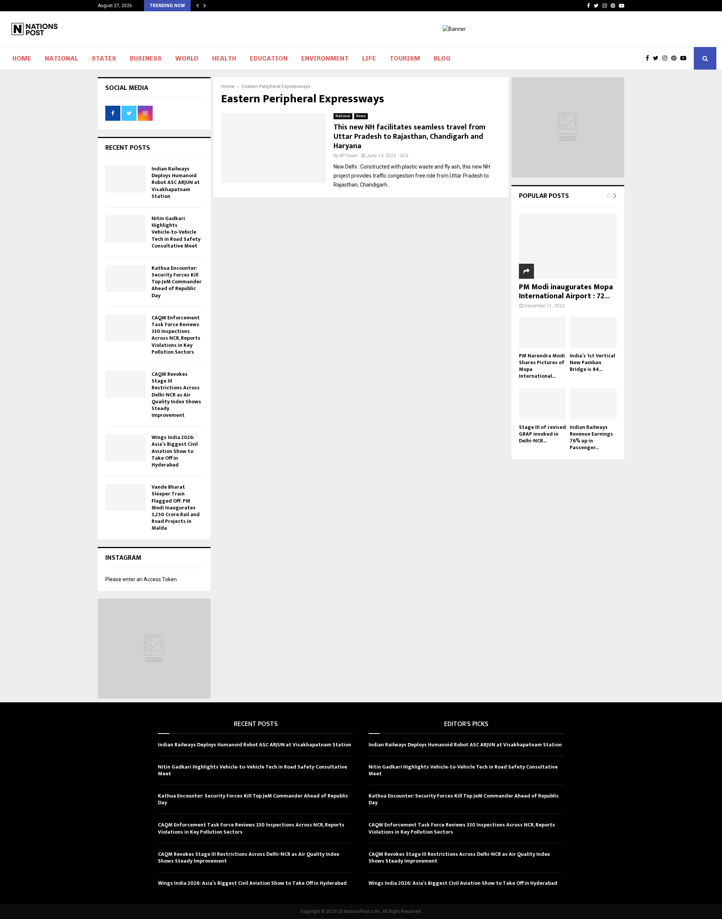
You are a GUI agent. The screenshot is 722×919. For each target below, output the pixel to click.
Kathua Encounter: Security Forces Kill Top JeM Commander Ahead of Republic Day (177, 282)
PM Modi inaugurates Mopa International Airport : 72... (566, 291)
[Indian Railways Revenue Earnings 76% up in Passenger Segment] (593, 403)
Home (21, 58)
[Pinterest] (675, 58)
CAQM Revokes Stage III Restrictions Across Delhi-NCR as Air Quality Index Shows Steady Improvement (176, 394)
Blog (442, 58)
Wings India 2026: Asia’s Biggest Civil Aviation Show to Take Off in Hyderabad (175, 451)
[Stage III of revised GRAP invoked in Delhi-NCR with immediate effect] (542, 403)
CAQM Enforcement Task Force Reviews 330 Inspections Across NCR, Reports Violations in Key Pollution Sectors (176, 334)
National (61, 58)
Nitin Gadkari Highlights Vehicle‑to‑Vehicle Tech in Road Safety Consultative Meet (176, 232)
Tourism (405, 58)
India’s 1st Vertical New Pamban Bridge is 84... (592, 362)
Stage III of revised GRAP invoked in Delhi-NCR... (542, 434)
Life (369, 58)
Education (269, 58)
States (104, 58)
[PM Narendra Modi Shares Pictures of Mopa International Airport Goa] (542, 332)
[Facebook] (649, 58)
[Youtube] (685, 58)
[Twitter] (657, 58)
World (187, 58)
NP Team (348, 155)
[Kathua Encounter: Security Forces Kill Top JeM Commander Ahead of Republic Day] (125, 278)
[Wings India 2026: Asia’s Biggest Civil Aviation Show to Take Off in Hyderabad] (125, 447)
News (361, 116)
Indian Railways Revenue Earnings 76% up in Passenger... (591, 437)
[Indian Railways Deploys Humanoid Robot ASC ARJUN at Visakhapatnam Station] (125, 179)
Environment (325, 58)
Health (224, 58)
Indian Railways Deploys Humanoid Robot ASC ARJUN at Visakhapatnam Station (176, 182)
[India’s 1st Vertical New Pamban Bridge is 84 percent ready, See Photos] (593, 332)
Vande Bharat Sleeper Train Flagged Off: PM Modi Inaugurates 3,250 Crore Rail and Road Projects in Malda (176, 507)
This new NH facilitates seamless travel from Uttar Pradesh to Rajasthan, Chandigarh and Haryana (409, 136)
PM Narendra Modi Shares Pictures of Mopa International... (542, 365)
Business (146, 58)
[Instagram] (666, 58)
